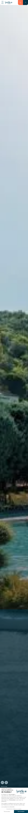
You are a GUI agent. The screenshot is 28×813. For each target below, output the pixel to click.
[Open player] (6, 782)
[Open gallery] (2, 782)
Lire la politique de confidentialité (7, 806)
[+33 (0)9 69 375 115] (20, 2)
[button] (25, 2)
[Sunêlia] (8, 2)
